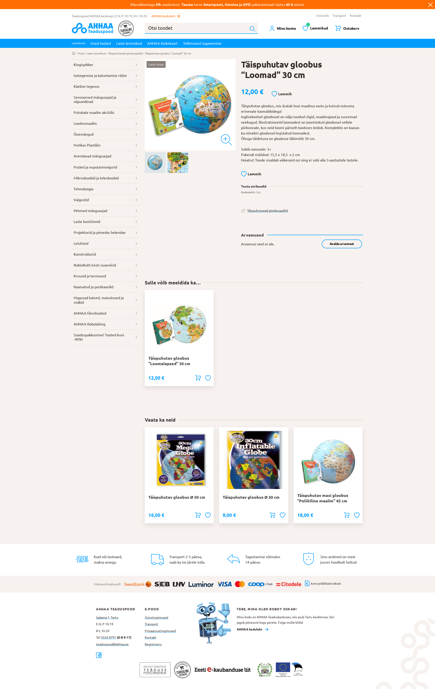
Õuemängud (84, 134)
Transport (339, 15)
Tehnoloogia (83, 189)
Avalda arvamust (342, 244)
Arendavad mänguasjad (92, 156)
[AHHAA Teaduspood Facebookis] (120, 655)
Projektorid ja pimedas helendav (100, 232)
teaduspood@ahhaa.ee (112, 644)
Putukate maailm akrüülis (94, 112)
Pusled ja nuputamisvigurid (95, 167)
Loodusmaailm (85, 123)
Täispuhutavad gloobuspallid (125, 53)
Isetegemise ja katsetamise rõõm (100, 75)
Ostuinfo (322, 15)
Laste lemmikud (129, 43)
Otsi (252, 28)
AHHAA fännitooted (90, 313)
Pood (81, 53)
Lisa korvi (197, 377)
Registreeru (153, 644)
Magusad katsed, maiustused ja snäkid (99, 300)
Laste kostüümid (87, 222)
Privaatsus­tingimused (160, 631)
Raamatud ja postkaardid (93, 287)
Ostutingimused (156, 617)
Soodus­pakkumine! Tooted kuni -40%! (99, 337)
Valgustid (81, 200)
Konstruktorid (85, 254)
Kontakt (355, 15)
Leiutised (81, 243)
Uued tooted (100, 43)
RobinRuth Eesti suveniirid (95, 265)
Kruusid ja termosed (90, 276)
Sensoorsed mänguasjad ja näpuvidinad (95, 99)
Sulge (430, 4)
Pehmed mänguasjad (90, 211)
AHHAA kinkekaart (162, 43)
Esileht (74, 53)
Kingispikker (83, 65)
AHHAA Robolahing (89, 324)
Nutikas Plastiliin (87, 145)
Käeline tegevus (86, 86)
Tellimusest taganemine (202, 43)
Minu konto (286, 28)
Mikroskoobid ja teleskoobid (96, 178)
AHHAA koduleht (163, 16)
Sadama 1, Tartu (107, 617)
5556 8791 (108, 637)
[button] (282, 94)
